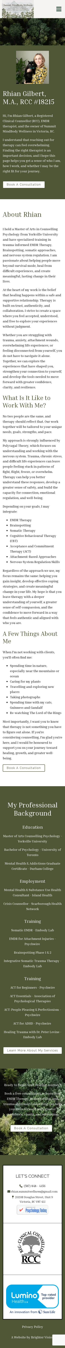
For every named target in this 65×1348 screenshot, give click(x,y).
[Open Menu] (58, 9)
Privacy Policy (32, 1327)
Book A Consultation (24, 184)
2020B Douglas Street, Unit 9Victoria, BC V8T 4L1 (34, 1199)
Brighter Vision (42, 1337)
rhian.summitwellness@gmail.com (34, 1191)
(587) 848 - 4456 (35, 1186)
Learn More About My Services (32, 1050)
